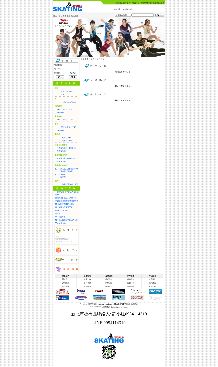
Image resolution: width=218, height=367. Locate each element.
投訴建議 (152, 283)
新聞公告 (119, 3)
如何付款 (87, 283)
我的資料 (130, 279)
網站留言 (152, 3)
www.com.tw (124, 307)
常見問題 (87, 286)
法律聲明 (65, 286)
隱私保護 (109, 279)
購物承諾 (109, 286)
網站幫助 (144, 3)
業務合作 (152, 286)
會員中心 (135, 3)
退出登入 (160, 3)
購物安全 (109, 283)
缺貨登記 (152, 279)
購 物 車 (127, 3)
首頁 (92, 59)
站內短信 (130, 286)
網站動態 (65, 283)
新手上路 (87, 279)
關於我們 (65, 279)
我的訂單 (130, 283)
